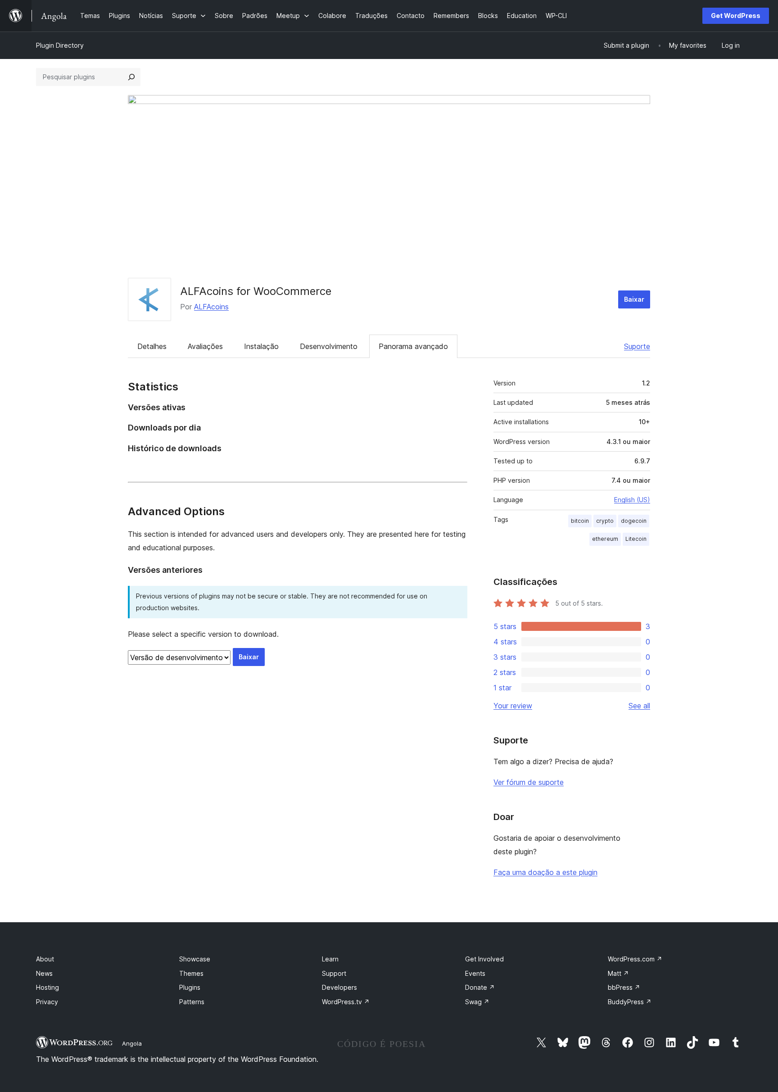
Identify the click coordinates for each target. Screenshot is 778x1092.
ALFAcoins (211, 306)
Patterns (191, 1002)
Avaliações (205, 346)
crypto (605, 520)
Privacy (47, 1002)
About (45, 959)
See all (639, 705)
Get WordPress (735, 15)
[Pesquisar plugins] (131, 77)
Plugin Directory (60, 45)
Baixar (634, 299)
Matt (618, 973)
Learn (330, 959)
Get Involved (484, 959)
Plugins (189, 987)
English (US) (632, 499)
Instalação (261, 346)
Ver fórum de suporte (528, 782)
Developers (339, 987)
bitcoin (580, 520)
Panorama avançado (413, 346)
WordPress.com (635, 959)
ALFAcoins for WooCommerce (255, 291)
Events (475, 973)
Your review (512, 705)
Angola (132, 1043)
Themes (191, 973)
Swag (477, 1002)
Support (334, 973)
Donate (480, 987)
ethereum (605, 538)
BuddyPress (629, 1002)
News (44, 973)
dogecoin (634, 520)
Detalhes (152, 346)
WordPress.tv (346, 1002)
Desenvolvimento (328, 346)
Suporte (637, 346)
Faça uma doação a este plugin (545, 872)
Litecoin (636, 538)
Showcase (194, 959)
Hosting (47, 987)
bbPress (624, 987)
